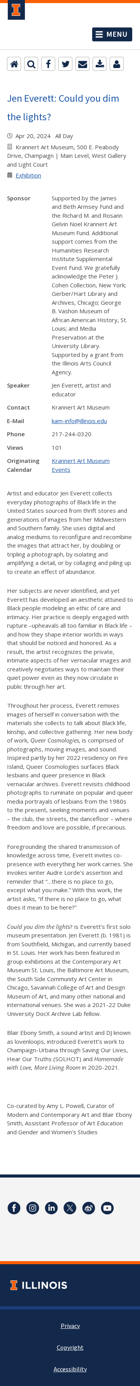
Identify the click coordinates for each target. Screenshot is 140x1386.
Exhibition (28, 175)
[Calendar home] (14, 64)
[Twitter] (65, 64)
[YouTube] (107, 1208)
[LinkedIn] (51, 1208)
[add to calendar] (100, 64)
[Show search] (31, 64)
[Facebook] (48, 64)
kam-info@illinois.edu (79, 421)
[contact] (117, 64)
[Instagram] (32, 1208)
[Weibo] (88, 1208)
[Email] (82, 64)
